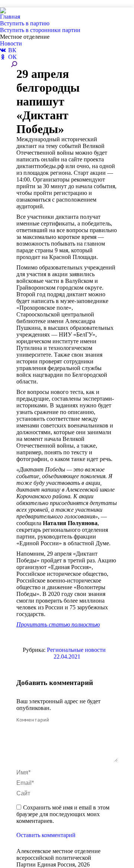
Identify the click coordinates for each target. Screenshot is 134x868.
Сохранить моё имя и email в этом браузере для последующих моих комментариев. (62, 814)
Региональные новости (76, 650)
